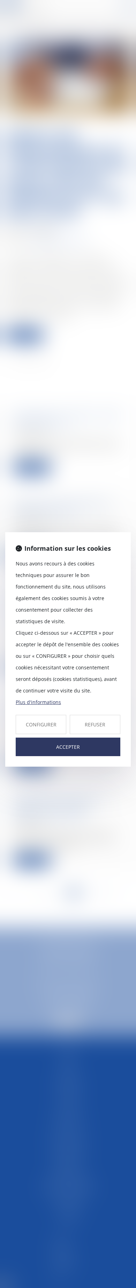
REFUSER (95, 724)
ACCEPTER (68, 747)
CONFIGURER (41, 724)
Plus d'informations (38, 702)
